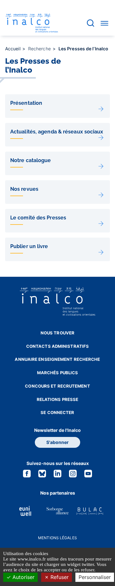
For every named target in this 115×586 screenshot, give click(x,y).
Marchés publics (57, 372)
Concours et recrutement (57, 386)
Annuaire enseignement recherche (57, 359)
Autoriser (22, 577)
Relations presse (58, 399)
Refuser (59, 577)
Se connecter (57, 412)
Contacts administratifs (57, 346)
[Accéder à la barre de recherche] (91, 23)
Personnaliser (95, 577)
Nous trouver (57, 332)
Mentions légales (57, 537)
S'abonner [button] (57, 442)
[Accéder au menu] (104, 23)
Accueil (13, 48)
